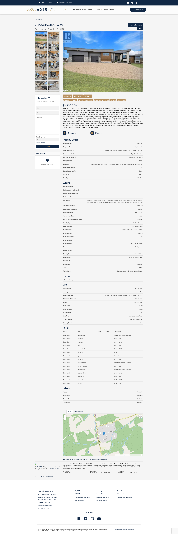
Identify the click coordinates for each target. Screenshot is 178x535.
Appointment (109, 10)
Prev (64, 61)
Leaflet (116, 455)
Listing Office (121, 471)
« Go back (39, 19)
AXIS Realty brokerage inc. (45, 491)
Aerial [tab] (69, 411)
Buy (62, 10)
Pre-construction (79, 10)
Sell (69, 10)
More (98, 10)
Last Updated (66, 471)
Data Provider (93, 471)
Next (141, 61)
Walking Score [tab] (78, 411)
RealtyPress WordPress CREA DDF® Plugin (45, 477)
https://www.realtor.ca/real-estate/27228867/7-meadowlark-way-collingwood (85, 460)
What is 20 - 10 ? (41, 137)
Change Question (40, 142)
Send (46, 146)
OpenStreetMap (123, 455)
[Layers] (140, 416)
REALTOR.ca (40, 467)
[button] (63, 10)
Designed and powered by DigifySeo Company (125, 529)
